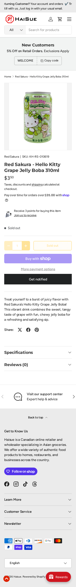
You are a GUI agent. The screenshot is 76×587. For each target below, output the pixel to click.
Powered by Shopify (34, 576)
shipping (37, 184)
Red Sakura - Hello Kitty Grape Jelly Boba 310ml (41, 76)
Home (7, 76)
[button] (60, 19)
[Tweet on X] (20, 330)
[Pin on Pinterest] (37, 330)
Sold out (52, 246)
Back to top (36, 417)
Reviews (38, 8)
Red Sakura (11, 156)
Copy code (51, 60)
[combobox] (38, 30)
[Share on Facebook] (28, 330)
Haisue (17, 576)
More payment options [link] (38, 269)
